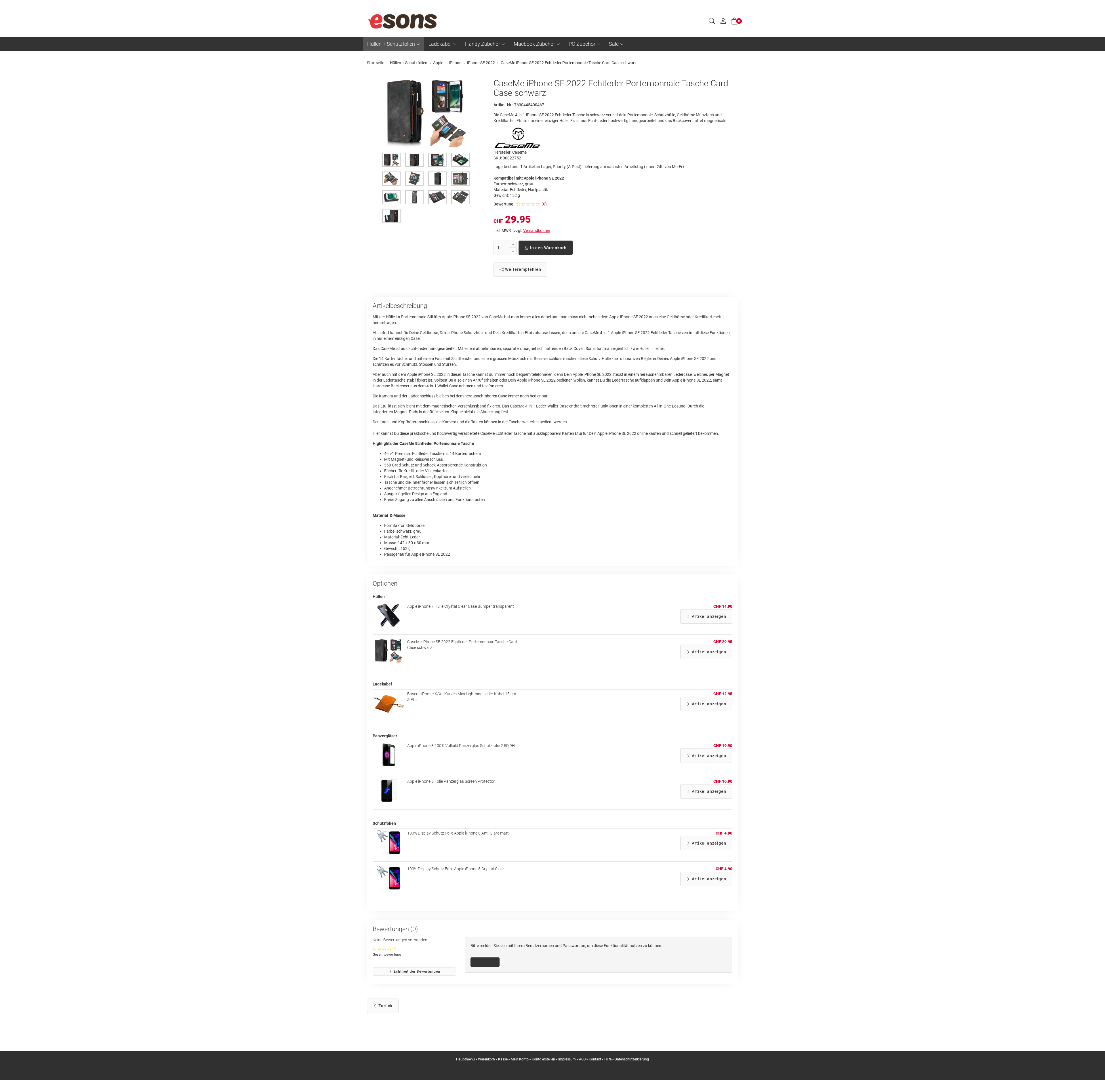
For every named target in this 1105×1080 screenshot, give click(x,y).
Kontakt (595, 1059)
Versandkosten (536, 230)
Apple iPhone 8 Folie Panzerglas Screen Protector (451, 781)
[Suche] (712, 22)
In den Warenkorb (548, 247)
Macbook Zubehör (534, 44)
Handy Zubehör (482, 44)
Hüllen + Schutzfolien (391, 44)
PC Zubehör (582, 44)
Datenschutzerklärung (632, 1059)
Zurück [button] (385, 1005)
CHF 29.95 (722, 641)
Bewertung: (504, 204)
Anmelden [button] (487, 962)
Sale (614, 44)
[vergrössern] (425, 113)
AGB (582, 1059)
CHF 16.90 (722, 781)
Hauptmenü (465, 1059)
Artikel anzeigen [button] (708, 616)
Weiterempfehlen (522, 269)
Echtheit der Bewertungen (416, 971)
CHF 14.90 (722, 606)
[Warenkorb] (734, 22)
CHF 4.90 (724, 833)
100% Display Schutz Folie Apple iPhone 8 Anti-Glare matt (458, 833)
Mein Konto (520, 1059)
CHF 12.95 (722, 694)
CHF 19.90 (722, 745)
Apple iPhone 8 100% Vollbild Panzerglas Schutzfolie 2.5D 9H (461, 745)
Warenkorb (487, 1059)
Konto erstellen (543, 1059)
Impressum (567, 1059)
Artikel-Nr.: (503, 104)
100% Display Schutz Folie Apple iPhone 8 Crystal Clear (455, 868)
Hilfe (607, 1059)
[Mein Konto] (723, 22)
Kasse (503, 1059)
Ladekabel (439, 44)
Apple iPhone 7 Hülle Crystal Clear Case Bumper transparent (460, 606)
